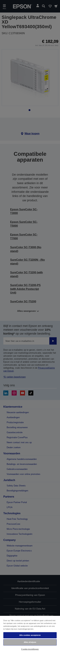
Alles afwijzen (30, 642)
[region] (30, 634)
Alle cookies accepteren (30, 635)
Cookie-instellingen (30, 649)
